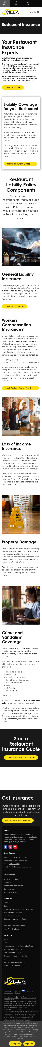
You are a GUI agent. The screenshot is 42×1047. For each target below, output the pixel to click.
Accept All (15, 1043)
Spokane (11, 1005)
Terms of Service (8, 993)
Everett (17, 1003)
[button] (38, 3)
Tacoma (16, 1005)
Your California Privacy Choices (13, 996)
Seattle (6, 1005)
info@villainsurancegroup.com (20, 867)
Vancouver (23, 1005)
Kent (21, 1003)
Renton (33, 1003)
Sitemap (17, 993)
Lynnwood (27, 1003)
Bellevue (12, 1003)
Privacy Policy (17, 991)
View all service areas (21, 1007)
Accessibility (7, 991)
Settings (21, 1038)
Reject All (29, 1043)
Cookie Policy (31, 991)
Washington (32, 1001)
